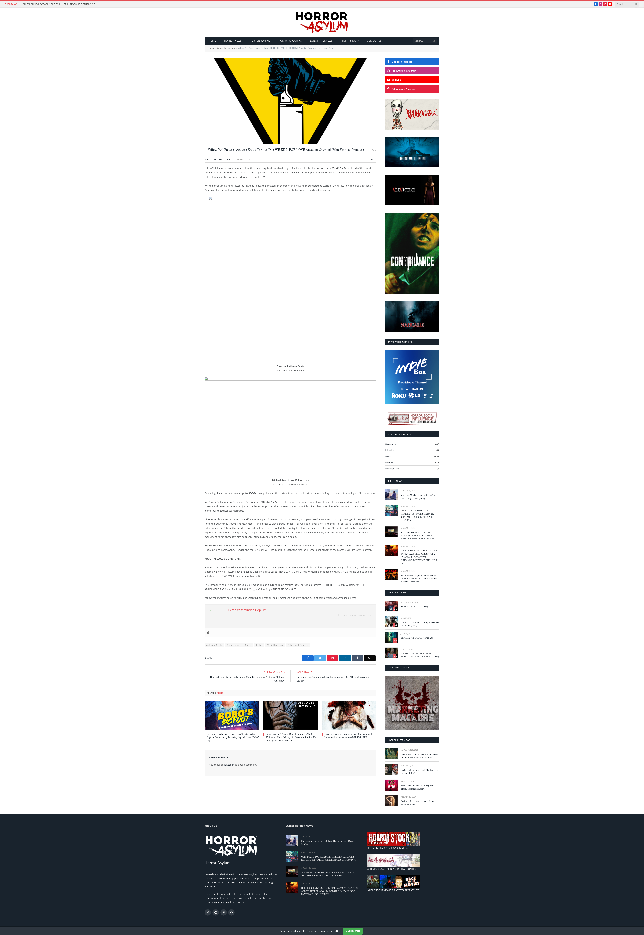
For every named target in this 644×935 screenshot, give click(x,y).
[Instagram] (207, 632)
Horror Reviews (260, 40)
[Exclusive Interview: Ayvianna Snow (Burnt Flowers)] (391, 800)
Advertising (348, 40)
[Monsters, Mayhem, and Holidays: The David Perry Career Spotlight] (391, 494)
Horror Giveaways (290, 40)
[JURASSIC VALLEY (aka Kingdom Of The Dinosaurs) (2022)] (391, 621)
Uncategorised (392, 468)
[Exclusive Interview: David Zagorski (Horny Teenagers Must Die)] (391, 785)
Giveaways (390, 444)
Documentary (233, 645)
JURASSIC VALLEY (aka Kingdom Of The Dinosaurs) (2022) (420, 624)
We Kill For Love (275, 645)
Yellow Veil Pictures (298, 645)
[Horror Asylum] (322, 22)
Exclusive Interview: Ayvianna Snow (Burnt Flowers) (417, 803)
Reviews (389, 462)
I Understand (353, 931)
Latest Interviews (321, 40)
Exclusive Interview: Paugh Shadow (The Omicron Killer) (419, 771)
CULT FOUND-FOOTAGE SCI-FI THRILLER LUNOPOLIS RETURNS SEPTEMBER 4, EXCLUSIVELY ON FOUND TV (60, 4)
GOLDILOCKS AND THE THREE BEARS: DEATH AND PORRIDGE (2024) (420, 655)
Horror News (232, 40)
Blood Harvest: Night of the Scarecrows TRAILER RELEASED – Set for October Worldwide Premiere (419, 578)
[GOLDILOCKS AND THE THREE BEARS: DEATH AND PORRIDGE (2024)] (391, 653)
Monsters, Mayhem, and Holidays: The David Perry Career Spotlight (418, 496)
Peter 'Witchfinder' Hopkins (220, 159)
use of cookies (333, 931)
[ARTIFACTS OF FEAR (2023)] (391, 606)
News (233, 48)
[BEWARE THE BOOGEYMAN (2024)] (391, 637)
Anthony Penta (214, 645)
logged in (229, 764)
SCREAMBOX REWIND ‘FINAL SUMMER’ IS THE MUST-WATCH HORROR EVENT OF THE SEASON (417, 535)
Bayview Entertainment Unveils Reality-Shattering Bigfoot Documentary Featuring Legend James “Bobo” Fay (233, 737)
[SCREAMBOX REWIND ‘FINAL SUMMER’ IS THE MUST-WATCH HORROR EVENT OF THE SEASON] (391, 531)
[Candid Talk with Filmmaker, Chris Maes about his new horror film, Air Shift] (391, 753)
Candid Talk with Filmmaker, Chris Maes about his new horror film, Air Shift (419, 756)
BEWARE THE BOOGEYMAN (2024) (418, 637)
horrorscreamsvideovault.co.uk (355, 615)
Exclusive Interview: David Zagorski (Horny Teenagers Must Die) (417, 787)
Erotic (248, 645)
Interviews (390, 450)
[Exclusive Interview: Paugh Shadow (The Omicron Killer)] (391, 769)
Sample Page (223, 48)
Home (212, 40)
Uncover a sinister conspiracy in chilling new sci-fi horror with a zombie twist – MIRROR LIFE (348, 735)
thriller (258, 645)
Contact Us (374, 40)
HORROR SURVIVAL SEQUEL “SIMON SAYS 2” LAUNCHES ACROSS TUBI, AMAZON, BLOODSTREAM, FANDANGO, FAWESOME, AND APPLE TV (419, 557)
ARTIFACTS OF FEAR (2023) (414, 606)
